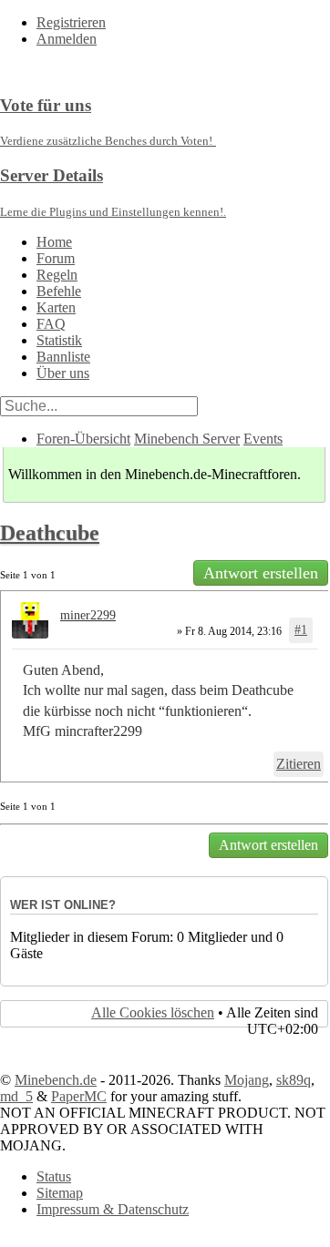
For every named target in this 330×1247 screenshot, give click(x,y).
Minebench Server (187, 438)
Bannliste (63, 356)
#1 (300, 630)
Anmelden (66, 38)
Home (54, 242)
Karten (56, 307)
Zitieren (298, 764)
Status (53, 1176)
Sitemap (59, 1193)
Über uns (62, 373)
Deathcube (49, 533)
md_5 (16, 1096)
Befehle (58, 291)
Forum (55, 258)
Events (263, 438)
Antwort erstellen (260, 573)
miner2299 (88, 615)
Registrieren (71, 22)
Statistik (59, 340)
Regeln (56, 274)
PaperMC (79, 1096)
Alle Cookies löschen (152, 1012)
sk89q (293, 1080)
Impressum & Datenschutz (112, 1209)
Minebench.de (56, 1080)
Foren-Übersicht (83, 438)
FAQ (51, 324)
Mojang (246, 1080)
